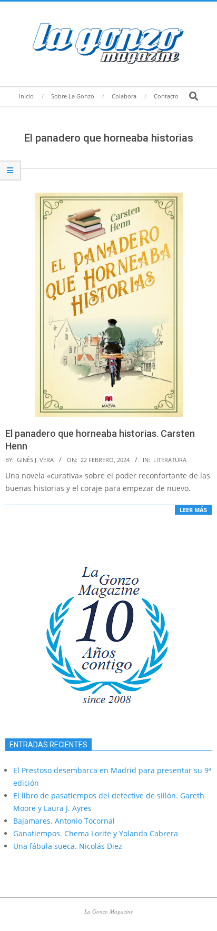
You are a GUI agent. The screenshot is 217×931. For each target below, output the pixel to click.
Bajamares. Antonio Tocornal (64, 821)
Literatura (169, 460)
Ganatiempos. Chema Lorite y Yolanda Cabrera (95, 833)
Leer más (193, 510)
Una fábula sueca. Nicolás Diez (67, 846)
